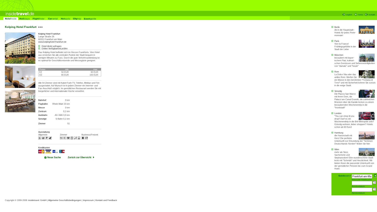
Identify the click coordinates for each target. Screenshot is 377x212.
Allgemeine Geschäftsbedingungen (64, 200)
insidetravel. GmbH (37, 200)
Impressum (88, 200)
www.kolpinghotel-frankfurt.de (52, 42)
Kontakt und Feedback (106, 200)
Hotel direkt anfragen (51, 46)
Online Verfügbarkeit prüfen (54, 48)
